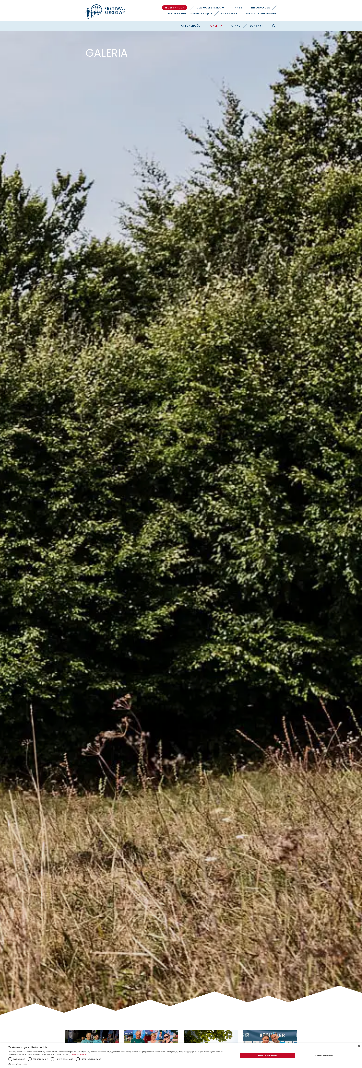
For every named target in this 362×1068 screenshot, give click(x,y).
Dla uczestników (210, 7)
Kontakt (256, 26)
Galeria (216, 26)
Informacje (260, 7)
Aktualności (191, 26)
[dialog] (181, 1055)
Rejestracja (174, 7)
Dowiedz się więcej (79, 1054)
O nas (236, 26)
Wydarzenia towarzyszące (190, 13)
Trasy (238, 7)
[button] (120, 1064)
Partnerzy (229, 13)
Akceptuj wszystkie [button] (267, 1055)
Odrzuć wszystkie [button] (324, 1055)
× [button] (359, 1046)
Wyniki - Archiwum (261, 13)
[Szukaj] (273, 26)
